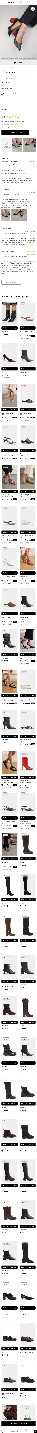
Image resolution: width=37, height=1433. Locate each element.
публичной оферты (18, 749)
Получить (18, 743)
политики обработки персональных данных (20, 749)
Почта (5, 734)
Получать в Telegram (19, 729)
